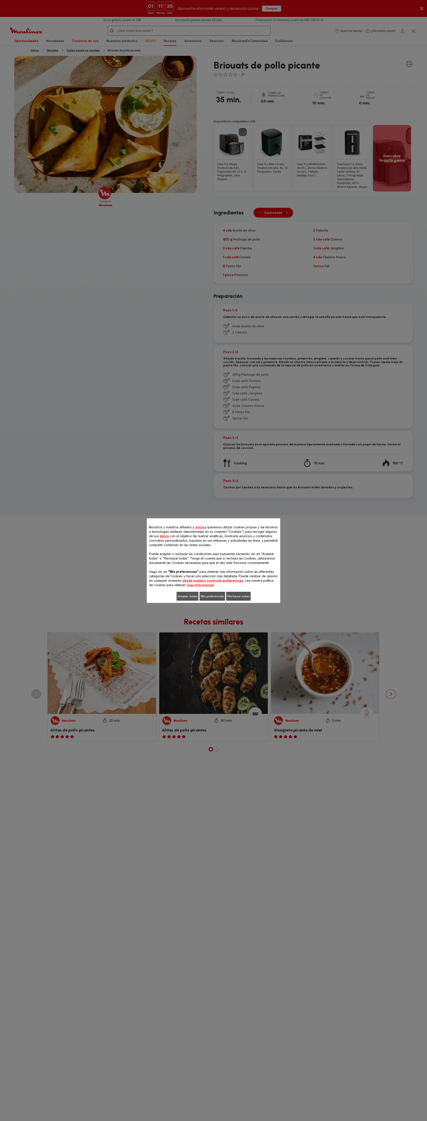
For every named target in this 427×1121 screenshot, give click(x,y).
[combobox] (136, 557)
